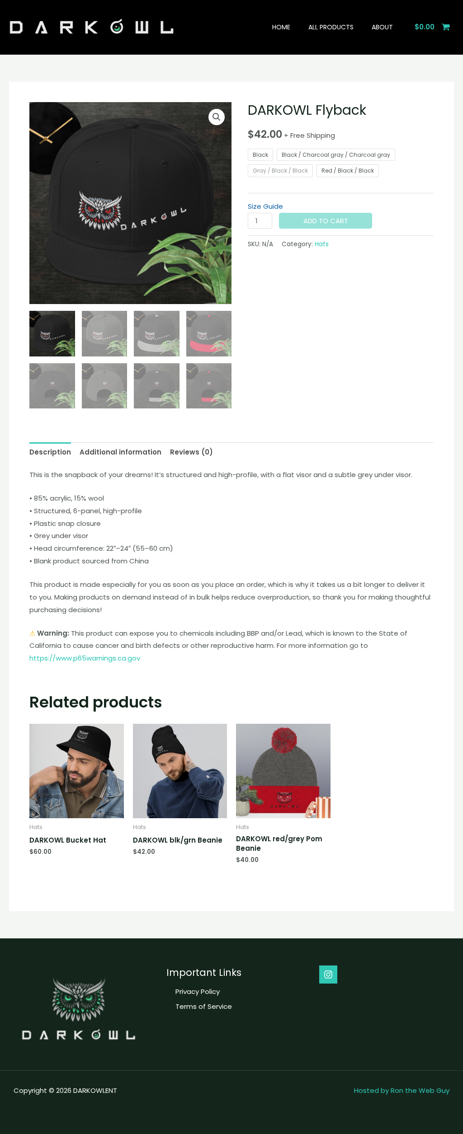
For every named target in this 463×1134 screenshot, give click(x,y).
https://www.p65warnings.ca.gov (84, 658)
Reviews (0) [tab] (191, 452)
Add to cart (325, 220)
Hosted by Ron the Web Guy (401, 1090)
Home (281, 27)
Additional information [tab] (120, 452)
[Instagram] (328, 974)
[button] (216, 117)
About (382, 27)
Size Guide (265, 206)
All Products (331, 27)
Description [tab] (50, 452)
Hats (322, 244)
